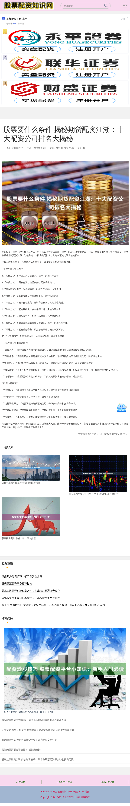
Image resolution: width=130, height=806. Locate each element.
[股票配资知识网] (28, 5)
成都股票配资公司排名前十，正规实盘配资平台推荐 (31, 598)
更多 (123, 18)
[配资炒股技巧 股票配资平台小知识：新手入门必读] (65, 668)
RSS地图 (73, 791)
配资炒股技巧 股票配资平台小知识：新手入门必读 (28, 711)
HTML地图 (84, 791)
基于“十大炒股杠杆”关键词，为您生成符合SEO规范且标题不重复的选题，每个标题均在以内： (54, 605)
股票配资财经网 (72, 797)
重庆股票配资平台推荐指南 (17, 583)
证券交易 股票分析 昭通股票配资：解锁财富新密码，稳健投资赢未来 (38, 729)
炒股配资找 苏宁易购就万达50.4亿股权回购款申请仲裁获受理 (34, 720)
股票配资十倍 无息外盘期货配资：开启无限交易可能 (29, 739)
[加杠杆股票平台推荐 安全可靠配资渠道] (31, 467)
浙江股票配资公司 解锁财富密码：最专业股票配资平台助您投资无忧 (38, 759)
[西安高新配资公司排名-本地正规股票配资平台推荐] (98, 473)
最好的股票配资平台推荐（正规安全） (22, 749)
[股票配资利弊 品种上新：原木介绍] (31, 516)
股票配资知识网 (64, 782)
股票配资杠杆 (107, 782)
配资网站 (20, 782)
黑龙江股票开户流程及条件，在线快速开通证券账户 (31, 590)
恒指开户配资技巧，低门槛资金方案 (22, 576)
